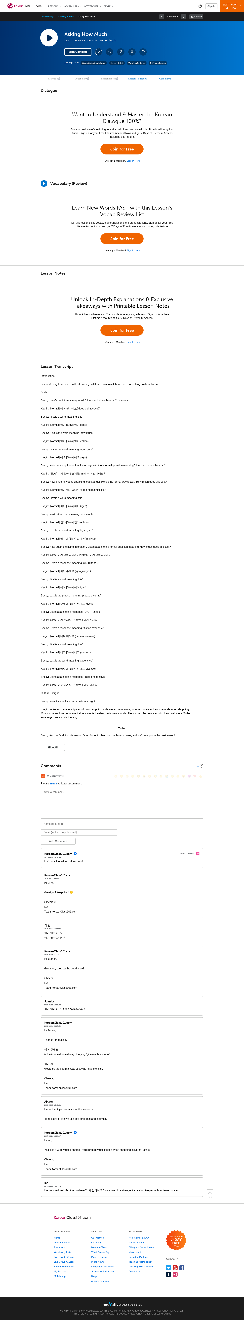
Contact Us (134, 1271)
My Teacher (91, 6)
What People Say (100, 1252)
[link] (161, 16)
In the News (97, 1261)
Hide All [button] (53, 747)
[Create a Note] (120, 52)
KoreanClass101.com (142, 1311)
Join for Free (122, 149)
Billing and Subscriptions (141, 1247)
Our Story (96, 1242)
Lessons (53, 6)
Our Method (97, 1237)
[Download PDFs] (132, 52)
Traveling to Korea (66, 16)
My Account (135, 1252)
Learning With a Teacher (141, 1266)
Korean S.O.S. (117, 63)
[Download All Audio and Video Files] (143, 52)
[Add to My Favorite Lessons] (109, 52)
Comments (165, 78)
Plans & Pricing (99, 1257)
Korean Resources (64, 1266)
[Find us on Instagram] (175, 1274)
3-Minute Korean (158, 63)
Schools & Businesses (102, 1271)
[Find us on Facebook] (181, 1267)
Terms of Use (176, 1311)
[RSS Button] (43, 775)
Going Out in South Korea (93, 63)
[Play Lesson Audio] (49, 37)
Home (57, 1237)
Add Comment (58, 841)
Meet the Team (99, 1247)
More (107, 6)
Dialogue (53, 78)
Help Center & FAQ (139, 1237)
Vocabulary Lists (62, 1252)
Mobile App (60, 1276)
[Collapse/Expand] (122, 766)
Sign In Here (133, 160)
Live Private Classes (64, 1257)
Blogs (94, 1276)
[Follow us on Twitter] (168, 1267)
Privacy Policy (161, 1311)
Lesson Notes (108, 78)
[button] (200, 6)
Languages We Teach (102, 1266)
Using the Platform (138, 1257)
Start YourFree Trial (230, 6)
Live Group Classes (64, 1261)
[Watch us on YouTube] (175, 1267)
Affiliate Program (100, 1281)
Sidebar (198, 16)
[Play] (44, 183)
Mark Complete (78, 51)
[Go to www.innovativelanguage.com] (122, 1304)
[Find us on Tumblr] (168, 1274)
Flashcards (60, 1247)
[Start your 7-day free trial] (176, 1240)
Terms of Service (156, 1314)
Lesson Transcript (137, 78)
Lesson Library (47, 16)
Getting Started (137, 1242)
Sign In (211, 6)
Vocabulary (71, 6)
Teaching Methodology (140, 1261)
